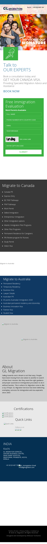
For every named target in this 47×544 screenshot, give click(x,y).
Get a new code (25, 139)
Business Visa (8, 290)
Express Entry (9, 196)
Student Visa (8, 313)
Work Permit (9, 208)
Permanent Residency (11, 283)
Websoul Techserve (34, 536)
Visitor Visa (8, 246)
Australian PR (8, 296)
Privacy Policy (24, 531)
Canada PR (8, 192)
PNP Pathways (10, 204)
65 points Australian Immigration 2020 (18, 300)
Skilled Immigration (11, 213)
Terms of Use (13, 531)
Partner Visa (8, 310)
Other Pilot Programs (12, 229)
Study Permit (9, 242)
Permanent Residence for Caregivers (18, 233)
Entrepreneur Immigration (14, 217)
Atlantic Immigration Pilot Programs (17, 225)
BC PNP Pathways (11, 200)
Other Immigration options (14, 221)
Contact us (35, 531)
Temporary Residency (11, 287)
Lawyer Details (9, 293)
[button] (3, 27)
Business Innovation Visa (13, 306)
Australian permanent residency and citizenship (21, 303)
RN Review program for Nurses (16, 237)
